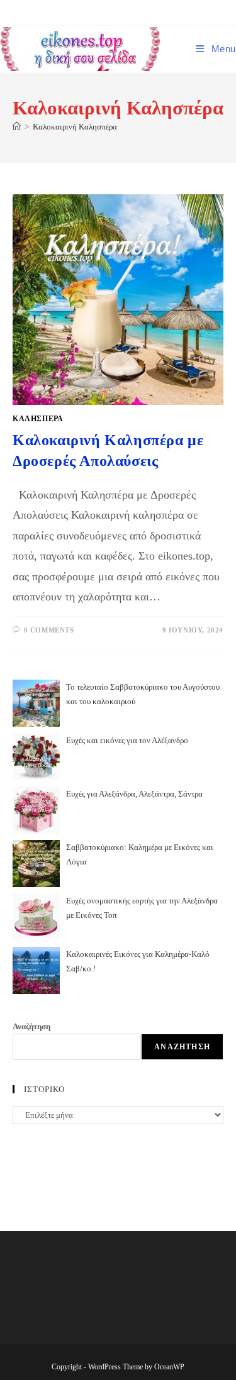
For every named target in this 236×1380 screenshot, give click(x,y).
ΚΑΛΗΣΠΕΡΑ (38, 418)
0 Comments (49, 630)
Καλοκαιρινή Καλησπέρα (75, 126)
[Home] (17, 126)
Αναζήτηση (31, 1026)
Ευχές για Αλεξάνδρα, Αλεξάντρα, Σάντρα (134, 793)
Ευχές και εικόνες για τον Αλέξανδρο (127, 740)
